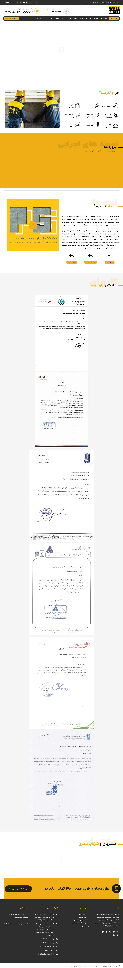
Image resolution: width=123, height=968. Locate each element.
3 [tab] (59, 195)
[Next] (120, 306)
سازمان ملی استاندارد (79, 483)
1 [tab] (63, 195)
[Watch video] (33, 242)
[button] (36, 2)
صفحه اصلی (82, 477)
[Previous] (116, 306)
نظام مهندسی (82, 480)
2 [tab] (61, 195)
